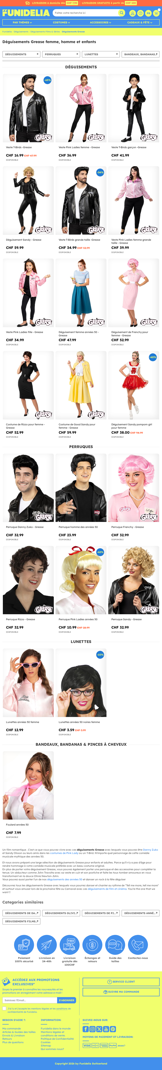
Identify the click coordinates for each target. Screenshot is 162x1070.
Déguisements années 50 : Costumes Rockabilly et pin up (142, 913)
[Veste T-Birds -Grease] (28, 108)
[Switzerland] (86, 1029)
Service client (123, 981)
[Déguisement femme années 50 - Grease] (81, 293)
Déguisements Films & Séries (45, 31)
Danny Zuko (150, 849)
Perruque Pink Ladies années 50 (78, 619)
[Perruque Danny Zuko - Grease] (28, 488)
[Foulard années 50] (28, 785)
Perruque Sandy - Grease (126, 619)
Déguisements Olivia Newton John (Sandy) (62, 913)
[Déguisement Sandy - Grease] (28, 200)
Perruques (53, 54)
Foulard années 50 (17, 824)
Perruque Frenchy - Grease (127, 527)
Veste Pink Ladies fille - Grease (24, 332)
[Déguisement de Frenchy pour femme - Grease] (133, 293)
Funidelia (7, 31)
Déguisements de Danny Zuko (22, 913)
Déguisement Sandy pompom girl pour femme (131, 426)
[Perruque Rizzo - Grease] (28, 580)
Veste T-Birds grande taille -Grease (79, 239)
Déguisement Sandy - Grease (23, 239)
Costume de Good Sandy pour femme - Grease (77, 426)
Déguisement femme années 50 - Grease (79, 333)
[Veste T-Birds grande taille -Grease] (81, 200)
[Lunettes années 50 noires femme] (81, 682)
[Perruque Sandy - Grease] (133, 580)
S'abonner (66, 1000)
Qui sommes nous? (52, 1049)
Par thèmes (21, 22)
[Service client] (140, 13)
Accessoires (99, 22)
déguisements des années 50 (64, 879)
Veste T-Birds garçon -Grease (128, 147)
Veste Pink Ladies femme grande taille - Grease (131, 241)
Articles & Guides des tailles (19, 1032)
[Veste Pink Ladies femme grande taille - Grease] (133, 200)
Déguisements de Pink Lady (102, 913)
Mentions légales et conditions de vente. (53, 1033)
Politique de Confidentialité (57, 1038)
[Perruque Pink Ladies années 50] (81, 580)
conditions (61, 1008)
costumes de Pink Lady (64, 853)
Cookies (45, 1042)
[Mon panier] (156, 13)
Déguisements (21, 31)
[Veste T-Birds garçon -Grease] (133, 108)
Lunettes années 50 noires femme (79, 722)
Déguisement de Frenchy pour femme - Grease (129, 333)
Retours (7, 1038)
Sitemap (46, 1045)
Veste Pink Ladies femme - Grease (79, 147)
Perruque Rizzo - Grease (20, 619)
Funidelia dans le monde (56, 1028)
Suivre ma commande (123, 991)
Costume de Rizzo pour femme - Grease (25, 426)
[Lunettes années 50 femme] (28, 682)
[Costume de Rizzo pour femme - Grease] (28, 385)
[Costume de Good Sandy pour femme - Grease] (81, 385)
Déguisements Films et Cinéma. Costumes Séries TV (22, 921)
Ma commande (11, 1028)
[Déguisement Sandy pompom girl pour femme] (133, 385)
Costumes (60, 22)
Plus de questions (13, 1042)
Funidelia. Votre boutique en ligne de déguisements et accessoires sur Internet (26, 12)
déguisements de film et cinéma (107, 888)
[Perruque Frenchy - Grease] (133, 488)
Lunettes (91, 54)
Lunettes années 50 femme (22, 722)
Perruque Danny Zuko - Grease (25, 527)
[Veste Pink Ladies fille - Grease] (28, 293)
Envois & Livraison (13, 1035)
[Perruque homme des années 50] (81, 488)
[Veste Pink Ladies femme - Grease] (81, 108)
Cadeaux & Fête (138, 22)
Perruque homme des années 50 (78, 527)
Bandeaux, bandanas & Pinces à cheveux (142, 54)
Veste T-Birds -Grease (19, 147)
